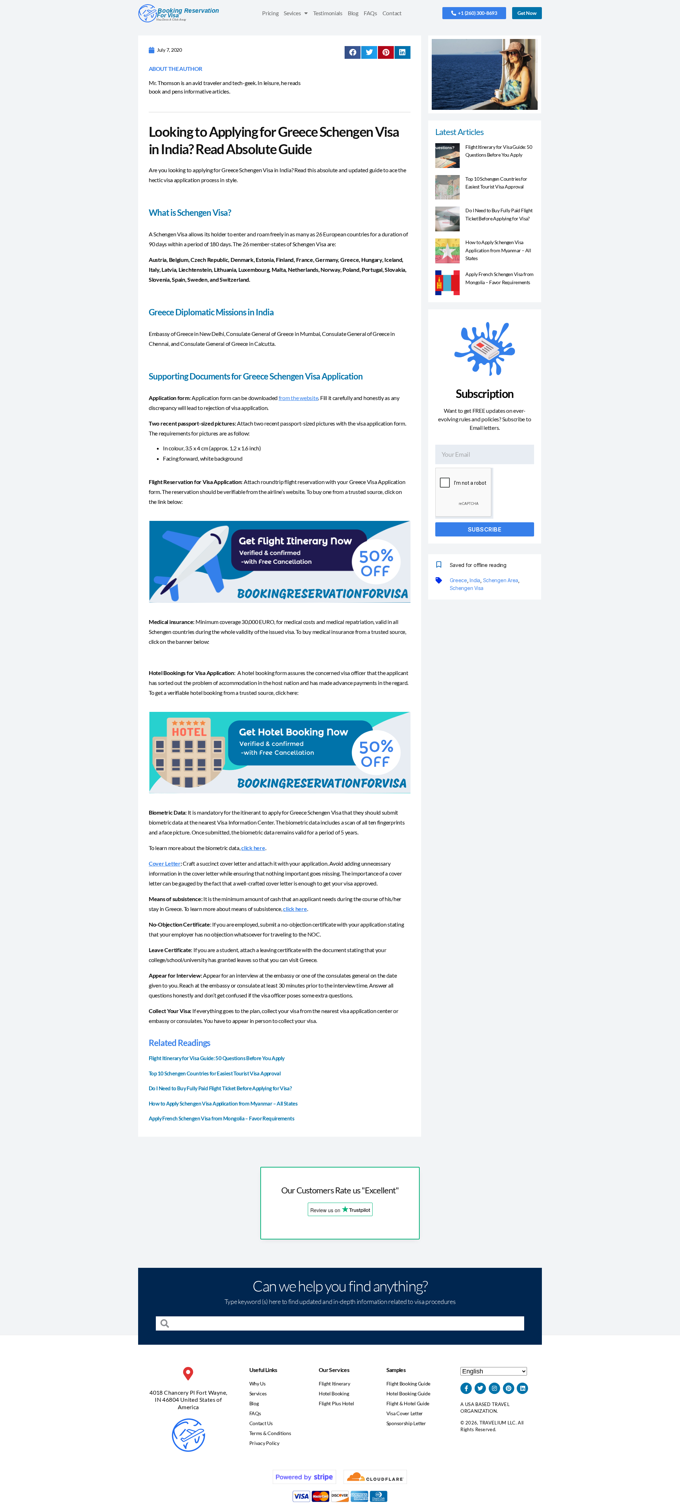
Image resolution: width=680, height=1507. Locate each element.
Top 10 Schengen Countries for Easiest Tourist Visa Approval (214, 1073)
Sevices (292, 13)
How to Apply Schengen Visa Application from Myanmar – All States (223, 1103)
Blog (353, 13)
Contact (392, 13)
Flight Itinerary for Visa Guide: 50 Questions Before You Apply (216, 1058)
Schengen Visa (467, 588)
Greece (458, 580)
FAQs (370, 13)
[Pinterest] (508, 1388)
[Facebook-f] (466, 1388)
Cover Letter (165, 863)
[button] (353, 52)
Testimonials (327, 13)
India (475, 580)
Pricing (270, 13)
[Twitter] (480, 1388)
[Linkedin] (522, 1388)
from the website (298, 397)
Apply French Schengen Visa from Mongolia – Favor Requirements (221, 1118)
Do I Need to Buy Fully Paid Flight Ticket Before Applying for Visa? (220, 1088)
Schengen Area (500, 580)
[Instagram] (494, 1388)
